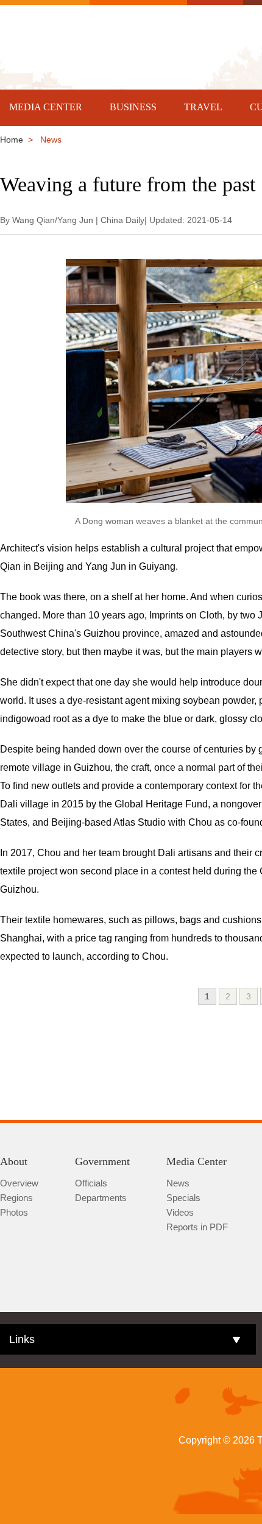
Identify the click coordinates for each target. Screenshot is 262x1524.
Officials (91, 1183)
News (177, 1183)
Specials (183, 1198)
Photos (14, 1212)
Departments (101, 1198)
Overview (19, 1183)
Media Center (196, 1161)
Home (11, 139)
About (13, 1161)
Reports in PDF (197, 1227)
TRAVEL (203, 107)
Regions (16, 1198)
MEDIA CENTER (45, 107)
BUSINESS (133, 107)
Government (102, 1161)
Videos (180, 1212)
